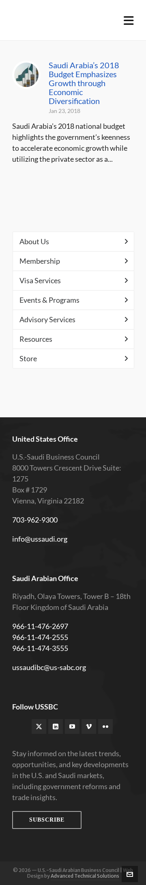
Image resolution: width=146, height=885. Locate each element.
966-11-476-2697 (40, 626)
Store (28, 358)
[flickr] (105, 726)
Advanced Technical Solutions (85, 876)
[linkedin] (55, 726)
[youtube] (72, 726)
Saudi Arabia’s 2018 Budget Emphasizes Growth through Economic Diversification (84, 83)
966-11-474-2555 (40, 637)
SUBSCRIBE (46, 820)
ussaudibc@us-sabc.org (49, 667)
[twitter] (39, 726)
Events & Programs (49, 299)
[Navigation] (129, 20)
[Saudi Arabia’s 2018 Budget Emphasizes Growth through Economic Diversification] (26, 75)
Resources (35, 338)
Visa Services (40, 280)
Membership (39, 260)
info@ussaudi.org (39, 538)
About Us (34, 241)
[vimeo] (89, 726)
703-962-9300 (35, 519)
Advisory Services (47, 319)
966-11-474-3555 (40, 648)
